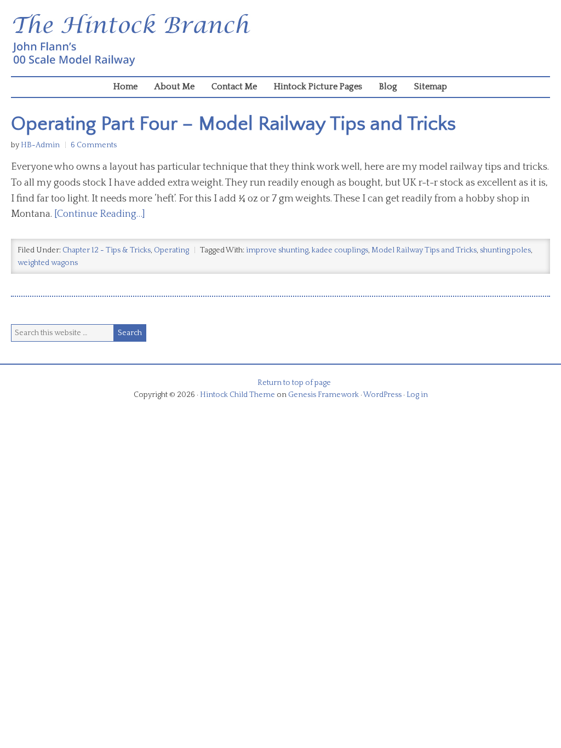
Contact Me (234, 86)
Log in (417, 394)
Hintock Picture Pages (318, 86)
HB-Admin (40, 145)
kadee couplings (340, 250)
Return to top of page (294, 382)
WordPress (382, 394)
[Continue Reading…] (99, 214)
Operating (171, 250)
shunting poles (505, 250)
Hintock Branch (280, 40)
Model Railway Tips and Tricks (424, 250)
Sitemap (430, 86)
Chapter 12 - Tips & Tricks (106, 250)
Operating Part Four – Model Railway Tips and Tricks (233, 124)
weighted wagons (48, 262)
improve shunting (277, 250)
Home (125, 86)
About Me (174, 86)
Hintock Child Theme (237, 394)
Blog (388, 86)
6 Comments (94, 145)
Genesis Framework (323, 394)
